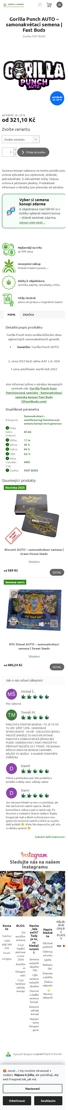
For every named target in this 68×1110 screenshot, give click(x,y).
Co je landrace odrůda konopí (20, 985)
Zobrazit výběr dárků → (32, 222)
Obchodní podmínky (48, 944)
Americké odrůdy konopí (34, 1010)
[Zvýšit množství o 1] (15, 150)
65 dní (27, 431)
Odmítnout (17, 1101)
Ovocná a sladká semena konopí (34, 996)
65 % (27, 449)
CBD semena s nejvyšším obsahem (35, 980)
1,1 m (27, 440)
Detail (57, 572)
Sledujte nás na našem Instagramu (35, 864)
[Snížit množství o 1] (15, 154)
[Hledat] (39, 5)
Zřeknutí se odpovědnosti (51, 983)
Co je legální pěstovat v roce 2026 (20, 952)
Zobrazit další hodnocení (49, 836)
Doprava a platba (48, 974)
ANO (27, 462)
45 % (27, 444)
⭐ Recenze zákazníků (48, 993)
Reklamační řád (49, 966)
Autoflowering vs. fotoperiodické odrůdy (24, 969)
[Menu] (59, 5)
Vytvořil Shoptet (23, 1054)
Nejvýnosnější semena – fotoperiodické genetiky (38, 1024)
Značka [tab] (28, 314)
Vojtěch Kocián (53, 1053)
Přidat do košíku (35, 152)
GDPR (47, 960)
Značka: (34, 36)
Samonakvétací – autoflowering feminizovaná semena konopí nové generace (43, 419)
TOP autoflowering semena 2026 (23, 936)
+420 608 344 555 (7, 944)
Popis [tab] (11, 314)
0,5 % (27, 454)
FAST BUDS (31, 470)
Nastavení (32, 1089)
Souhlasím (48, 1101)
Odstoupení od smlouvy (50, 953)
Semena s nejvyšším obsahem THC (35, 964)
